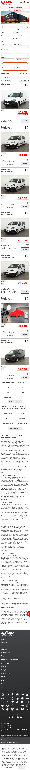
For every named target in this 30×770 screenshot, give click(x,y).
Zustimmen (21, 767)
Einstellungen (8, 767)
